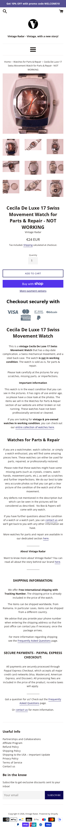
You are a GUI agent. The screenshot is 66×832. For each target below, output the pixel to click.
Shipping (28, 245)
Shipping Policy (12, 750)
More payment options (33, 290)
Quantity (33, 255)
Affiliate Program (12, 743)
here (46, 538)
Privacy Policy (10, 758)
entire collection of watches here (34, 427)
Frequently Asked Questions (34, 640)
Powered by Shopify (48, 813)
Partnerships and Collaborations (22, 739)
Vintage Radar (31, 813)
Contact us (9, 766)
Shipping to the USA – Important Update (26, 754)
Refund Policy (11, 746)
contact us (51, 520)
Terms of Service (12, 762)
